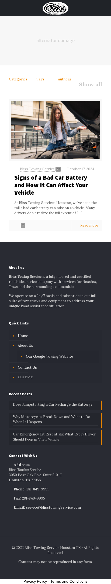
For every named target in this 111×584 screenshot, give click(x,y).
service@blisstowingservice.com (53, 507)
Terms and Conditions (69, 581)
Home (23, 336)
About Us (25, 345)
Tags (40, 79)
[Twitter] (52, 570)
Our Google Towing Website (49, 356)
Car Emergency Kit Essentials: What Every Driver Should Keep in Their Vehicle (54, 437)
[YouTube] (59, 570)
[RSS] (66, 570)
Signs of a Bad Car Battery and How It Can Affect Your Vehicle (51, 184)
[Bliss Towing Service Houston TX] (55, 8)
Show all (90, 84)
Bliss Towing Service (37, 169)
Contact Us (27, 367)
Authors (64, 79)
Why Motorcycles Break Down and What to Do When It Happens (51, 419)
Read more (89, 225)
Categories (18, 79)
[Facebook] (44, 570)
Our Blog (25, 377)
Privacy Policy (35, 581)
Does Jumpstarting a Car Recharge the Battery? (52, 404)
